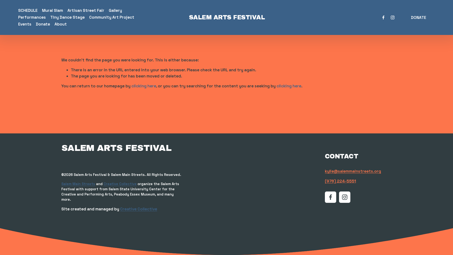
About (61, 24)
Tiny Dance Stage (67, 17)
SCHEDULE (28, 10)
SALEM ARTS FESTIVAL (227, 17)
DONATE (418, 17)
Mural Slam (52, 10)
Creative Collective (120, 184)
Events (24, 24)
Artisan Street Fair (85, 10)
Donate (43, 24)
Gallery (115, 10)
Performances (32, 17)
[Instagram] (392, 17)
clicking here (143, 86)
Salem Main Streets (78, 184)
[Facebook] (383, 17)
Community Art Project (111, 17)
